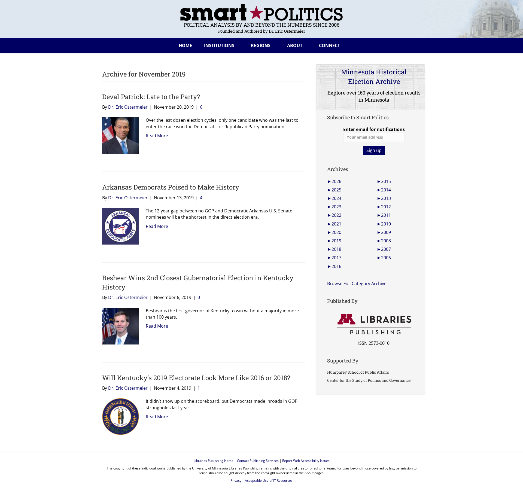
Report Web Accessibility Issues (306, 460)
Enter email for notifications (374, 129)
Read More (157, 136)
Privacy (235, 480)
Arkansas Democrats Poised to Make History (170, 187)
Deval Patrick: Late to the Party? (151, 96)
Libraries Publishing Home (213, 460)
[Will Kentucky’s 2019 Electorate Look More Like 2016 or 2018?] (118, 416)
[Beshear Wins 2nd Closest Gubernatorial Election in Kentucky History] (118, 325)
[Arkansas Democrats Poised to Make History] (118, 226)
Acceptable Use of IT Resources (269, 480)
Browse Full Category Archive (357, 283)
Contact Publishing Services (258, 460)
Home (185, 45)
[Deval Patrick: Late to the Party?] (118, 135)
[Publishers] (374, 324)
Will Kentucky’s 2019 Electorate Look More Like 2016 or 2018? (196, 377)
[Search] (416, 45)
